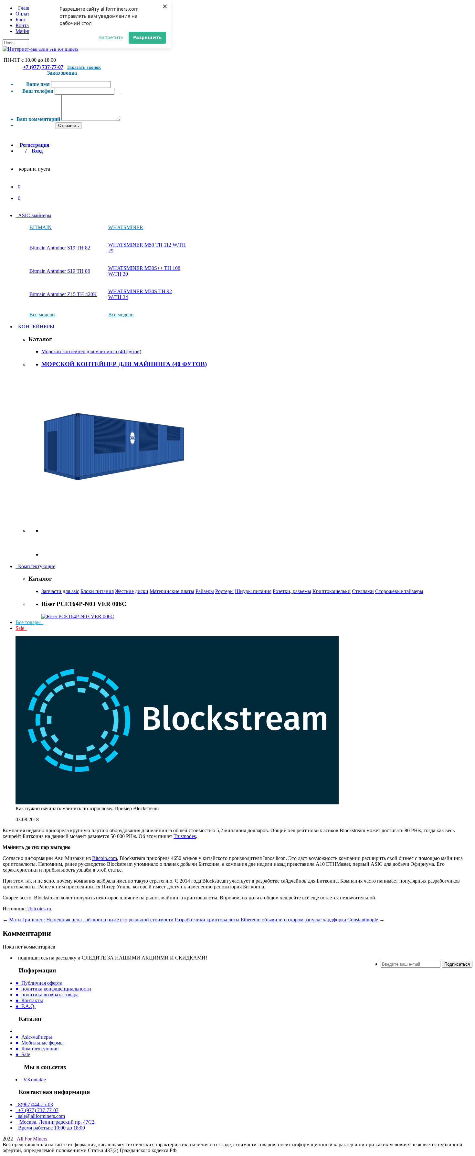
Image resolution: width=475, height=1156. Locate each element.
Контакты (26, 25)
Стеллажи (363, 591)
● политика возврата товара (47, 994)
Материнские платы (172, 591)
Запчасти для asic (60, 591)
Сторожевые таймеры (399, 591)
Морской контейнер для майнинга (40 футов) (91, 351)
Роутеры (224, 591)
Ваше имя (38, 84)
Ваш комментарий (38, 119)
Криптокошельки (331, 591)
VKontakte (33, 1079)
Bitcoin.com (104, 858)
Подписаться (457, 964)
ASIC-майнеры (33, 215)
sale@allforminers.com (40, 1116)
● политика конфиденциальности (53, 989)
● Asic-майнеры (34, 1037)
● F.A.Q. (26, 1006)
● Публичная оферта (39, 983)
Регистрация (33, 145)
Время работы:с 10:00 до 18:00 (50, 1127)
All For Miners (31, 1138)
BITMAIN (40, 227)
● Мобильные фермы (40, 1042)
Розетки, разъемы (292, 591)
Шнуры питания (253, 591)
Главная (26, 8)
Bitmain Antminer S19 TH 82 (59, 247)
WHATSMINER (125, 227)
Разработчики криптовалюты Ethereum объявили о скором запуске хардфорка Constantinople (276, 919)
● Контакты (29, 1000)
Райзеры (204, 591)
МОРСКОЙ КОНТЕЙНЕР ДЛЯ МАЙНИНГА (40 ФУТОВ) (124, 364)
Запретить (111, 37)
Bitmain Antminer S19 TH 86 (59, 271)
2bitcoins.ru (39, 908)
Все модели (42, 314)
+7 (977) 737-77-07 (43, 67)
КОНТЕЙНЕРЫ (35, 326)
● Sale (23, 1054)
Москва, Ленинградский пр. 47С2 (55, 1122)
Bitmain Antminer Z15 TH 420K (63, 294)
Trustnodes (185, 836)
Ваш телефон (37, 91)
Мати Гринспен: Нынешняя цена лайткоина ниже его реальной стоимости (91, 919)
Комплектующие (35, 566)
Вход (36, 151)
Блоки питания (97, 591)
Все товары (29, 622)
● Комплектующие (37, 1048)
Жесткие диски (131, 591)
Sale (21, 628)
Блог (21, 19)
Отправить (68, 125)
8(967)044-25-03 (34, 1104)
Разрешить (147, 37)
